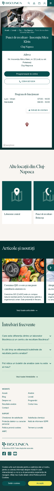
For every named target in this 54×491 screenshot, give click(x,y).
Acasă (7, 30)
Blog (4, 397)
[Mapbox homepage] (8, 145)
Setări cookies (14, 483)
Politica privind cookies (11, 428)
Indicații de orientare (39, 110)
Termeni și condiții (35, 428)
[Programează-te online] (39, 3)
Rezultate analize (9, 404)
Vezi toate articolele (26, 310)
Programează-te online (27, 74)
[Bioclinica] (12, 3)
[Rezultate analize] (34, 3)
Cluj (20, 30)
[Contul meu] (44, 3)
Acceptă (40, 483)
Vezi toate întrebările (25, 377)
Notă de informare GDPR (38, 421)
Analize (31, 393)
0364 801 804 (28, 81)
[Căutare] (28, 3)
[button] (50, 191)
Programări (32, 400)
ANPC (4, 431)
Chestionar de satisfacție (12, 418)
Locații (14, 30)
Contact (5, 408)
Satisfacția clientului (36, 418)
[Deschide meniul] (50, 3)
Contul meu (33, 404)
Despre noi (6, 400)
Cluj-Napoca (28, 30)
